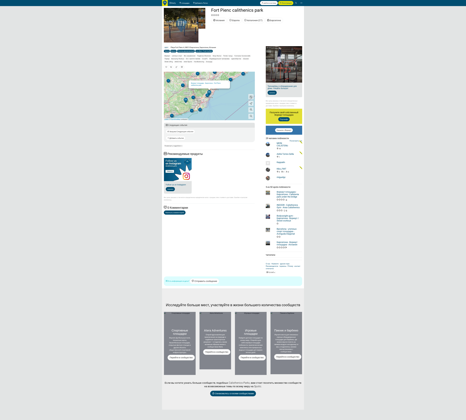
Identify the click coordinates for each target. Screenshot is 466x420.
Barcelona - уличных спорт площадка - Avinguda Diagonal (287, 231)
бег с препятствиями (193, 59)
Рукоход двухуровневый (186, 51)
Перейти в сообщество (181, 357)
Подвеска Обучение (204, 56)
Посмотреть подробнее (173, 146)
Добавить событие (176, 138)
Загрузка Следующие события (181, 132)
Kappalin (281, 162)
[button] (251, 109)
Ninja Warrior (217, 56)
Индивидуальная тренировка (219, 59)
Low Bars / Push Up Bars (204, 51)
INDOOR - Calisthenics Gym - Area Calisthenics (288, 206)
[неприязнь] (171, 67)
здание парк (284, 264)
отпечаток (270, 269)
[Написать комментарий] (181, 67)
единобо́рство (236, 59)
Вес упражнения (189, 56)
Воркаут (167, 56)
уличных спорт (177, 56)
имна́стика (178, 62)
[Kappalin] (270, 163)
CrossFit (205, 59)
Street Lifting (169, 62)
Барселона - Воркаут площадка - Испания (287, 243)
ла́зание (246, 59)
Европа (236, 20)
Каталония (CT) (254, 20)
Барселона (275, 20)
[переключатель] (251, 96)
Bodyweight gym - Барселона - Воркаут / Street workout (288, 218)
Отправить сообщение (205, 281)
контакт (297, 266)
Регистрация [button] (286, 3)
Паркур (167, 59)
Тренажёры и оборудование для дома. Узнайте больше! (282, 87)
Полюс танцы (228, 56)
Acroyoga (209, 62)
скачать (170, 189)
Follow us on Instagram (176, 185)
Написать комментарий (174, 213)
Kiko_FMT (281, 168)
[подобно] (166, 67)
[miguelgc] (270, 178)
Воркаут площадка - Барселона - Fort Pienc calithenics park (206, 84)
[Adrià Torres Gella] (270, 155)
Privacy (290, 266)
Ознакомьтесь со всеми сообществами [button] (234, 393)
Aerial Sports (188, 62)
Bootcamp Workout (177, 59)
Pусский (271, 272)
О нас (268, 264)
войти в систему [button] (269, 3)
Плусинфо (284, 119)
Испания (220, 20)
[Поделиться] (176, 67)
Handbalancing (199, 62)
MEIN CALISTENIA (283, 144)
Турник (167, 51)
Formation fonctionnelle (242, 56)
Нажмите (275, 264)
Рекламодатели (272, 266)
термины (282, 266)
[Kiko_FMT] (270, 170)
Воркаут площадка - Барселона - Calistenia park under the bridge (288, 194)
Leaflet (166, 119)
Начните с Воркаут (284, 130)
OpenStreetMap (175, 119)
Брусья (173, 51)
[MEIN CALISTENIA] (270, 144)
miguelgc (281, 177)
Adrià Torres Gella (285, 154)
